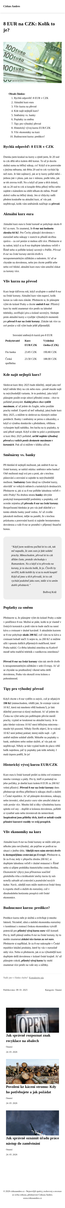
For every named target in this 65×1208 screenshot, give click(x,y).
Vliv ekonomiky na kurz (27, 132)
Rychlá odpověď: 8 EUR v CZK (31, 98)
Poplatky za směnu (24, 119)
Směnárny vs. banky (25, 115)
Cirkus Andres (11, 6)
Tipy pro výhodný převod (27, 123)
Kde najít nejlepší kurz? (26, 110)
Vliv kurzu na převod (25, 106)
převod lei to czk (44, 555)
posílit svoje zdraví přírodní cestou (32, 397)
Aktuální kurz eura (24, 102)
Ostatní (58, 990)
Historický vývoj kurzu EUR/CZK (32, 127)
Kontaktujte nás (36, 977)
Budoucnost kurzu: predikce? (29, 136)
